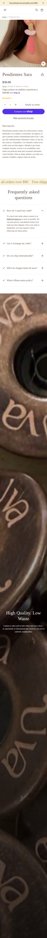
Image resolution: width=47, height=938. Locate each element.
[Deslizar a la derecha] (43, 2)
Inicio (4, 17)
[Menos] (5, 104)
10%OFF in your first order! (23, 3)
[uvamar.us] (12, 10)
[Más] (15, 104)
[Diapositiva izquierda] (3, 2)
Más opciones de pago (23, 118)
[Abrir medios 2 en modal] (23, 43)
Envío (4, 86)
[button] (36, 10)
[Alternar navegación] (5, 10)
